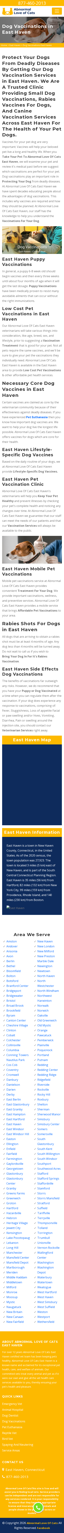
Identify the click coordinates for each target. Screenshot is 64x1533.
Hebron (11, 1218)
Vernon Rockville (48, 1248)
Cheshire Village (17, 1025)
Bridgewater (14, 996)
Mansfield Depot (17, 1262)
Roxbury (43, 1099)
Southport (44, 1164)
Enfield (10, 1149)
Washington (45, 1262)
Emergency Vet (12, 1404)
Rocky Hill (43, 1094)
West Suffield (46, 1307)
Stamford (43, 1188)
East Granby (14, 1109)
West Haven (45, 1297)
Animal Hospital (12, 1410)
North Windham (48, 991)
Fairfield (11, 1154)
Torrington (44, 1233)
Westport (43, 1317)
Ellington (12, 1144)
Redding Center (47, 1070)
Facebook (43, 1528)
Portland (43, 1055)
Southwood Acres (49, 1169)
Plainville (43, 1045)
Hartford (12, 1208)
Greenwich (13, 1198)
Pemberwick (45, 1040)
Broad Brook (15, 1006)
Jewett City (13, 1228)
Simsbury (43, 1119)
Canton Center (16, 1020)
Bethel (10, 966)
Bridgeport (13, 991)
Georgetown (14, 1169)
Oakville (42, 1015)
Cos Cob (11, 1065)
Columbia (12, 1050)
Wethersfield (45, 1322)
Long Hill (12, 1248)
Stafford (42, 1174)
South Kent (44, 1149)
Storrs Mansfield (48, 1198)
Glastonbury (14, 1174)
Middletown (14, 1282)
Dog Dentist (10, 1415)
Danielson (13, 1085)
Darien (10, 1090)
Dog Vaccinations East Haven (37, 45)
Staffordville (45, 1183)
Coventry (12, 1070)
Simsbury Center (48, 1124)
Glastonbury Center (14, 1181)
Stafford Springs (48, 1178)
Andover (12, 946)
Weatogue (44, 1287)
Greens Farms (15, 1193)
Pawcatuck (44, 1035)
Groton (11, 1203)
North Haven (46, 976)
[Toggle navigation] (57, 11)
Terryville (43, 1218)
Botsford (12, 981)
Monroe (11, 1292)
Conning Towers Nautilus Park (17, 1057)
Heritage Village (17, 1223)
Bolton (10, 976)
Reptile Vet (9, 1433)
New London (45, 946)
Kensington (14, 1233)
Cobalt (10, 1035)
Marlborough (15, 1267)
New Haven (45, 941)
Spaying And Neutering (17, 1445)
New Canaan (14, 1317)
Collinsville (13, 1045)
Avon (9, 956)
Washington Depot (45, 1270)
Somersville (45, 1134)
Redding (42, 1065)
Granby (11, 1188)
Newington (44, 966)
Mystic (10, 1302)
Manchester (14, 1253)
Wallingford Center (45, 1255)
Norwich (43, 1010)
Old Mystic (44, 1025)
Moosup (12, 1297)
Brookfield (13, 1010)
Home (4, 45)
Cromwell (12, 1075)
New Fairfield (15, 1322)
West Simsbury (47, 1302)
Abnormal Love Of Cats (42, 1523)
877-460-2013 (32, 3)
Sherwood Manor (49, 1114)
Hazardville (13, 1213)
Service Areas (11, 1450)
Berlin (10, 961)
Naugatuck (13, 1307)
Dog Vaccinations (13, 1421)
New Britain (14, 1312)
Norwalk (43, 1006)
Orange (42, 1030)
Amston (11, 941)
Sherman (43, 1109)
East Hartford (15, 1119)
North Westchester (45, 983)
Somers (42, 1129)
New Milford (45, 951)
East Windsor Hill (17, 1134)
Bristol (10, 1001)
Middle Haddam (16, 1277)
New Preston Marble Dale (46, 958)
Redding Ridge (46, 1075)
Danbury (12, 1080)
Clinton (11, 1030)
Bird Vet (7, 1439)
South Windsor (47, 1159)
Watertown (44, 1282)
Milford (11, 1287)
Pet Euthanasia (12, 1427)
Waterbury (44, 1277)
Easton (11, 1139)
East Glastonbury (17, 1104)
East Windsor (15, 1129)
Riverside (43, 1085)
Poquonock (44, 1050)
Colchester (13, 1040)
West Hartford (47, 1292)
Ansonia (11, 951)
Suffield (42, 1208)
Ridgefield (43, 1080)
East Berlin (13, 1099)
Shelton (42, 1104)
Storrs (41, 1193)
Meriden (12, 1272)
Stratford (43, 1203)
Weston (42, 1312)
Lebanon (12, 1243)
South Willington (48, 1154)
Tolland (42, 1228)
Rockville (43, 1090)
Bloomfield (13, 971)
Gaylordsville (14, 1164)
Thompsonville (47, 1223)
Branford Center (17, 986)
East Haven (14, 45)
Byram (10, 1015)
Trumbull (43, 1238)
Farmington (14, 1159)
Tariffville (43, 1213)
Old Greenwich (47, 1020)
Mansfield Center (17, 1258)
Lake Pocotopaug (18, 1238)
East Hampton (15, 1114)
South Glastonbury (45, 1141)
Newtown (43, 971)
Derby (10, 1094)
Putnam (42, 1060)
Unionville (44, 1243)
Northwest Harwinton (44, 998)
